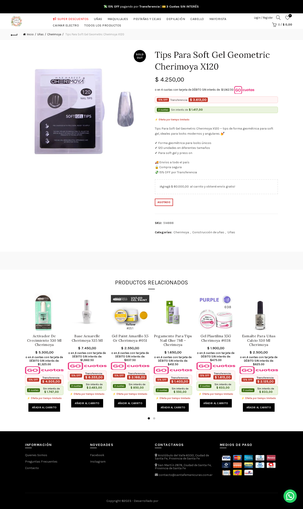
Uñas (98, 18)
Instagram (98, 461)
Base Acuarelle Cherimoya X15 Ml (87, 338)
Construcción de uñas (208, 232)
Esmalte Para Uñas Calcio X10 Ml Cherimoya (258, 340)
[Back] (14, 34)
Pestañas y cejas (147, 18)
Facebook (97, 455)
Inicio (30, 34)
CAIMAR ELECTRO (66, 25)
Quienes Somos (36, 455)
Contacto (32, 468)
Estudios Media (178, 501)
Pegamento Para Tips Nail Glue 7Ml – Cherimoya (173, 340)
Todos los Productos (102, 25)
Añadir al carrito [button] (44, 407)
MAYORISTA (217, 18)
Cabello (197, 18)
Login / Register (263, 17)
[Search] (278, 17)
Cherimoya (54, 34)
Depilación (175, 18)
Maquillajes (118, 18)
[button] (290, 496)
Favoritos (290, 15)
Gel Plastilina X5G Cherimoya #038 (216, 338)
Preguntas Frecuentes (41, 461)
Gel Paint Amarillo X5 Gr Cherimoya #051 (130, 338)
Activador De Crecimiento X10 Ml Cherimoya (44, 340)
